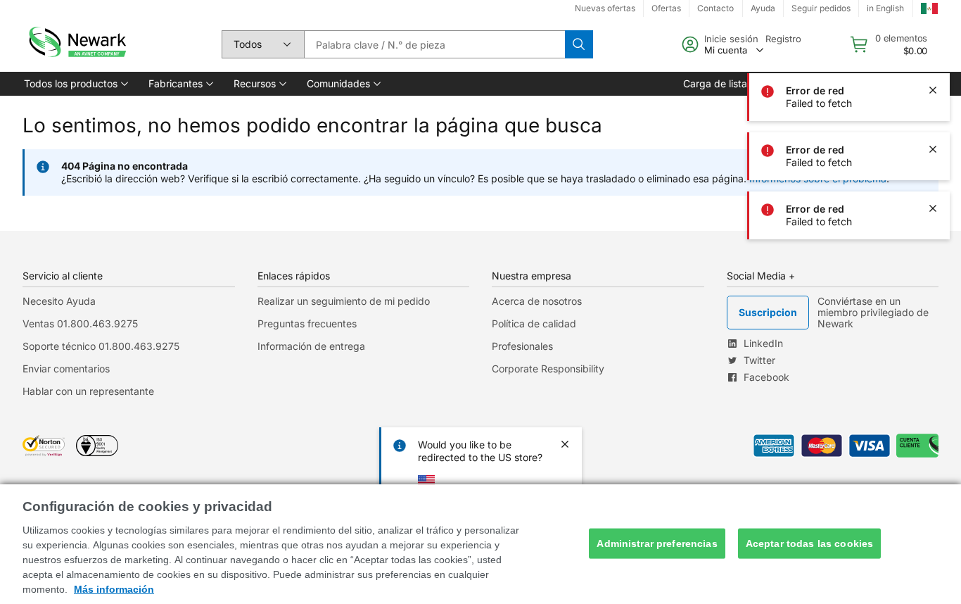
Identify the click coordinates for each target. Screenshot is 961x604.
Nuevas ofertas (605, 8)
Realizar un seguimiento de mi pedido (343, 301)
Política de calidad (534, 323)
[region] (480, 544)
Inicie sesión (731, 38)
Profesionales (522, 346)
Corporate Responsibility (548, 369)
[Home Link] (76, 44)
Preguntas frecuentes (307, 323)
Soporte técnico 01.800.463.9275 (101, 346)
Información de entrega (311, 346)
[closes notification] (933, 31)
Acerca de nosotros (537, 301)
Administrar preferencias (657, 543)
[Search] (579, 44)
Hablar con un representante (88, 391)
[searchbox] (434, 44)
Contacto (715, 8)
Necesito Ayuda (59, 301)
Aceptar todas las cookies (810, 543)
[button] (75, 84)
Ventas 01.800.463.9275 (80, 323)
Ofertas (666, 8)
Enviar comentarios (66, 369)
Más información (114, 589)
